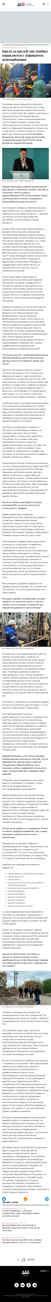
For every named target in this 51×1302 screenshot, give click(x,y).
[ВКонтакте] (4, 1199)
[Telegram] (47, 1199)
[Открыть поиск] (44, 4)
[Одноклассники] (25, 1199)
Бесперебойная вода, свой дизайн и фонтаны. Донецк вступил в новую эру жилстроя (21, 1228)
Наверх (43, 1271)
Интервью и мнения (9, 47)
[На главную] (25, 4)
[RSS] (16, 1285)
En (48, 4)
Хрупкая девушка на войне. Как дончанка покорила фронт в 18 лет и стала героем (22, 1241)
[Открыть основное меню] (3, 4)
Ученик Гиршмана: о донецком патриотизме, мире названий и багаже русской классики (21, 1213)
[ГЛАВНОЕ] (34, 1285)
